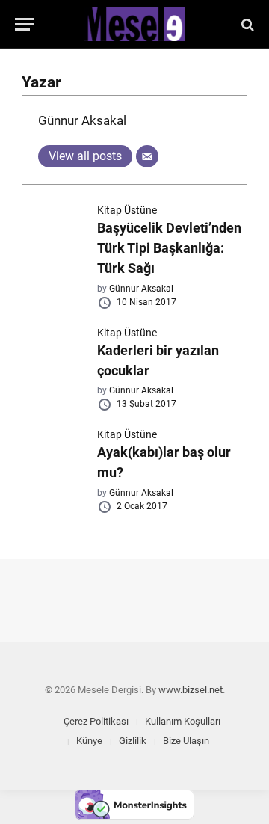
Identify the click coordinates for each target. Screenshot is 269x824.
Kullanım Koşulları (182, 721)
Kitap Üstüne (127, 210)
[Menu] (24, 24)
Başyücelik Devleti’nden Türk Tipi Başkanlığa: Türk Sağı (169, 248)
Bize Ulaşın (186, 740)
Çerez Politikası (96, 721)
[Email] (147, 156)
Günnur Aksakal (82, 120)
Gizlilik (132, 740)
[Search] (246, 24)
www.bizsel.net (190, 689)
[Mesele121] (134, 24)
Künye (89, 740)
